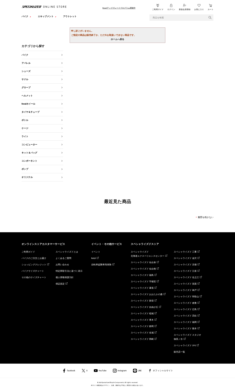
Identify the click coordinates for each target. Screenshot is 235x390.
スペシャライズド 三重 (185, 252)
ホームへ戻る (117, 39)
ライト (25, 136)
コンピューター (29, 144)
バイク (25, 55)
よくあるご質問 (63, 258)
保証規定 (60, 284)
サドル (25, 79)
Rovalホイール (28, 104)
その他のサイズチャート (34, 277)
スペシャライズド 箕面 (185, 284)
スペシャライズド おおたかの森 (147, 294)
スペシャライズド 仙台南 (143, 269)
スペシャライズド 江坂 (185, 271)
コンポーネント (29, 161)
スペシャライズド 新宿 (142, 301)
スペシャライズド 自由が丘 (144, 307)
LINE (140, 370)
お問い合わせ (62, 264)
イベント (95, 252)
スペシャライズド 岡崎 (142, 339)
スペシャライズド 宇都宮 (143, 281)
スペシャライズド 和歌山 (186, 296)
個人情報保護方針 (65, 277)
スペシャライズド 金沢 (185, 258)
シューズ (26, 71)
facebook (71, 370)
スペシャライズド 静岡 (142, 326)
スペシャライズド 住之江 (186, 277)
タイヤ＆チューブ (30, 112)
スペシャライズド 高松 (185, 316)
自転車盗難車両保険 (101, 264)
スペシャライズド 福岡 (185, 322)
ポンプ (25, 169)
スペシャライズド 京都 (185, 264)
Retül (93, 258)
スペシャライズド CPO (185, 345)
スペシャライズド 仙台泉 (143, 262)
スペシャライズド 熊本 (185, 328)
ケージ (25, 128)
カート (210, 9)
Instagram (122, 370)
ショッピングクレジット (34, 264)
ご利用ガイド (158, 9)
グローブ (26, 87)
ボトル (25, 120)
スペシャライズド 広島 (185, 309)
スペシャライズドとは (67, 252)
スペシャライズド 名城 (142, 333)
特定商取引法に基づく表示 (69, 271)
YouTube (102, 370)
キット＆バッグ (29, 153)
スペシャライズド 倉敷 (185, 303)
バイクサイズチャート (33, 271)
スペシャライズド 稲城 (142, 313)
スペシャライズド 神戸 (185, 290)
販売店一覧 (179, 352)
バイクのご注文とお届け (34, 258)
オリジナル (27, 177)
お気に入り (199, 9)
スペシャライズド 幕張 (142, 288)
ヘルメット (27, 95)
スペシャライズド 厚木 (142, 320)
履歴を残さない (205, 217)
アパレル (26, 63)
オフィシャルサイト (163, 370)
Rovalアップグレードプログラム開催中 (119, 8)
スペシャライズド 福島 (142, 275)
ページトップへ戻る (221, 383)
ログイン (171, 9)
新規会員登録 (184, 9)
